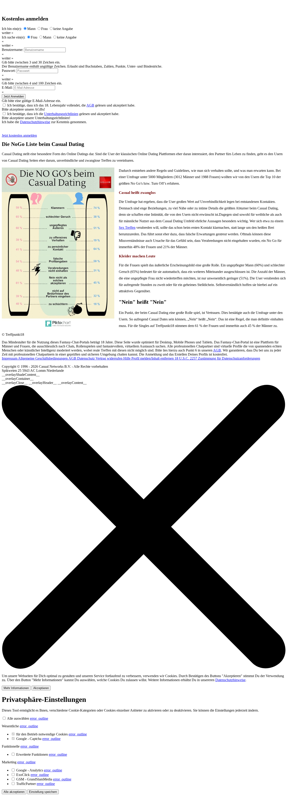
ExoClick (32, 775)
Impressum (10, 358)
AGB (90, 105)
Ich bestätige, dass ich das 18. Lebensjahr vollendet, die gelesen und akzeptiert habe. (71, 105)
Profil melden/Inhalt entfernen (153, 358)
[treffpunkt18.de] (26, 131)
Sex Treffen (127, 227)
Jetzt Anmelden (14, 96)
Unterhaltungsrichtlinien (61, 114)
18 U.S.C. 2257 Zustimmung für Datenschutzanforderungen (217, 358)
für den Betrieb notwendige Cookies (51, 734)
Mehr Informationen (16, 688)
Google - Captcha (38, 739)
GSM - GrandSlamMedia (43, 779)
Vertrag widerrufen (109, 358)
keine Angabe (63, 29)
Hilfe (127, 358)
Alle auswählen (18, 718)
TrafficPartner (35, 784)
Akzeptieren (41, 688)
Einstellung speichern (43, 792)
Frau (44, 29)
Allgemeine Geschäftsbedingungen (43, 358)
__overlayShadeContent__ (21, 374)
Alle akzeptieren (14, 792)
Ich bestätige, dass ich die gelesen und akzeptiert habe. (63, 114)
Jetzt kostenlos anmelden (19, 135)
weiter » (7, 33)
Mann (31, 29)
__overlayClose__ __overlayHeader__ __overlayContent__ (44, 383)
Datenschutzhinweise (35, 122)
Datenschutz (86, 358)
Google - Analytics (39, 770)
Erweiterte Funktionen (41, 754)
